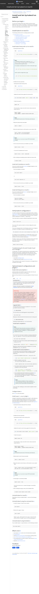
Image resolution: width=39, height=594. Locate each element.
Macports (25, 191)
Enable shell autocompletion (20, 42)
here (34, 372)
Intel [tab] (15, 50)
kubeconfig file (15, 214)
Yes (14, 547)
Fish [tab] (17, 278)
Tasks (24, 11)
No (17, 547)
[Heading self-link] (23, 21)
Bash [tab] (14, 278)
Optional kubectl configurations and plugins (22, 41)
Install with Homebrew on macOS (21, 37)
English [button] (1, 16)
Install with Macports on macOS (21, 38)
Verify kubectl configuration (19, 39)
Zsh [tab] (20, 278)
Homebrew (25, 166)
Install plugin (20, 43)
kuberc (15, 393)
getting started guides (21, 535)
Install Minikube (17, 534)
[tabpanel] (26, 55)
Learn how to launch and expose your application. (23, 536)
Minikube (28, 235)
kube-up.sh (17, 215)
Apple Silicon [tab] (20, 50)
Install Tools (28, 11)
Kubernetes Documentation (17, 11)
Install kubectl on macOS (18, 34)
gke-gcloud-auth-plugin (28, 259)
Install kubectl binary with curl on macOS (22, 35)
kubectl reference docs (21, 540)
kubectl (19, 532)
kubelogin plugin (21, 257)
